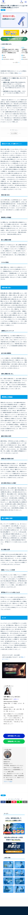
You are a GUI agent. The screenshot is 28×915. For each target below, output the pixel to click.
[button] (3, 802)
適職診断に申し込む (14, 741)
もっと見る (14, 133)
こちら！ (20, 73)
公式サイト (16, 699)
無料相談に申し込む (14, 736)
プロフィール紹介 (8, 781)
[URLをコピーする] (24, 802)
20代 (3, 795)
